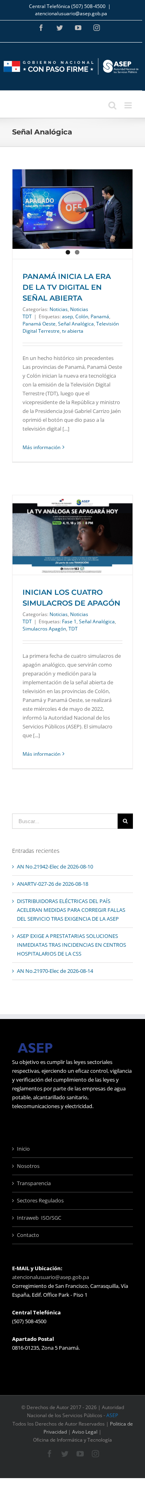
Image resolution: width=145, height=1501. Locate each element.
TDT (73, 628)
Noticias (59, 309)
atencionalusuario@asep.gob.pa (71, 13)
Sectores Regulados (40, 1200)
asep (67, 316)
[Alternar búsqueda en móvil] (112, 105)
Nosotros (28, 1165)
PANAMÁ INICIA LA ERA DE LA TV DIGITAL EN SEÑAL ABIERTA (67, 287)
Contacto (28, 1235)
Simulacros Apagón (44, 628)
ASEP (112, 1415)
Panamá (100, 316)
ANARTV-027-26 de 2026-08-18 (52, 883)
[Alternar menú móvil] (128, 105)
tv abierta (72, 330)
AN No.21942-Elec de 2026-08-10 (55, 866)
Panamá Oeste (39, 323)
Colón (81, 316)
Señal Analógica (76, 323)
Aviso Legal (84, 1431)
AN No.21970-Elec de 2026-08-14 (55, 970)
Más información (41, 447)
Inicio (23, 1148)
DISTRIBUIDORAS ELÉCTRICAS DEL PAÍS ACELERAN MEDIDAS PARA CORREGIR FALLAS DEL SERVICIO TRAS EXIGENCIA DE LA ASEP (71, 909)
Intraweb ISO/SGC (39, 1217)
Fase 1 (69, 621)
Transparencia (34, 1183)
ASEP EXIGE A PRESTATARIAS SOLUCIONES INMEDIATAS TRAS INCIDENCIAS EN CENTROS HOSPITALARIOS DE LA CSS (71, 944)
